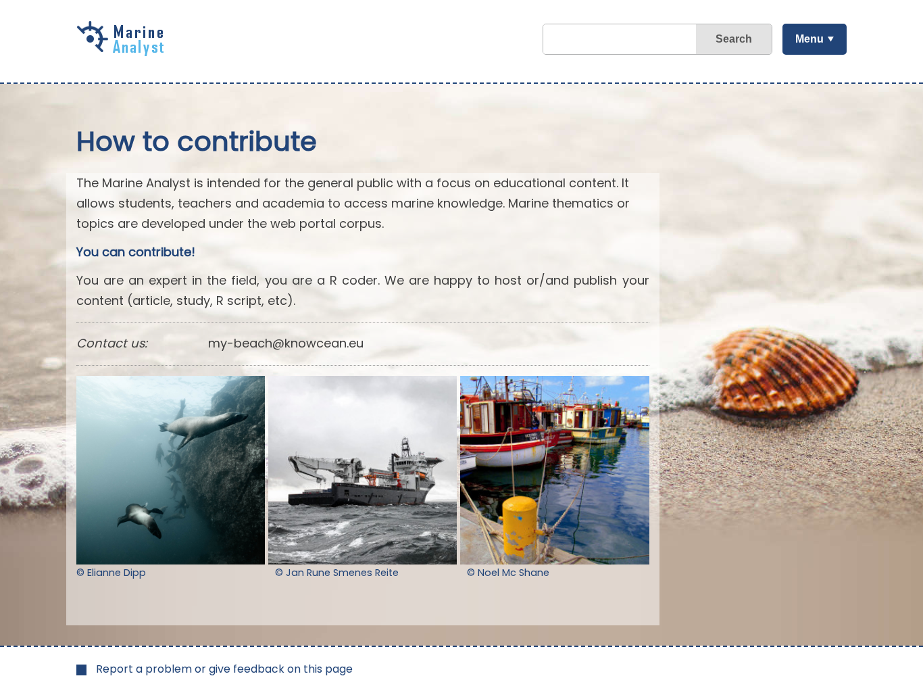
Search (734, 39)
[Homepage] (123, 51)
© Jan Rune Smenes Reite (337, 572)
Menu (809, 39)
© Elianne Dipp (111, 572)
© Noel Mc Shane (508, 572)
